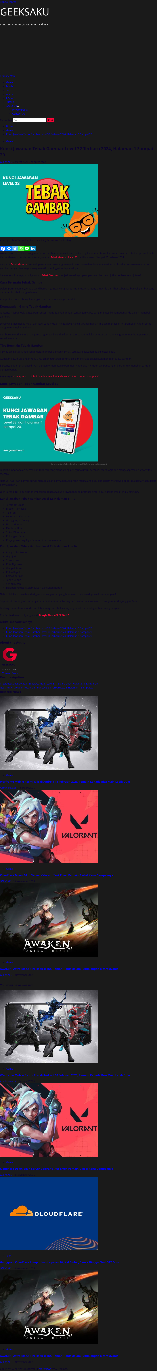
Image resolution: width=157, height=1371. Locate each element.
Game (9, 82)
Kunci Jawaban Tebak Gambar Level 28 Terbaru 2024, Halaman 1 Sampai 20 (56, 376)
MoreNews (45, 1369)
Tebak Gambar (19, 264)
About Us (11, 106)
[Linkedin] (33, 248)
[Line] (27, 248)
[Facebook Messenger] (9, 248)
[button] (8, 76)
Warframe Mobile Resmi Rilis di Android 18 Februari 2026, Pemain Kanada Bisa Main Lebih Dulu (65, 781)
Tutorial (10, 102)
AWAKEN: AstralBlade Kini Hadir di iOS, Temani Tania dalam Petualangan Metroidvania (59, 969)
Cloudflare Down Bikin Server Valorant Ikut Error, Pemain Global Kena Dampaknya (56, 875)
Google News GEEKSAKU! (54, 615)
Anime (9, 94)
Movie (9, 86)
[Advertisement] (78, 51)
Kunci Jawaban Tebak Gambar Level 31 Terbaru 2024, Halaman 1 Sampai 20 (49, 636)
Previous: (49, 683)
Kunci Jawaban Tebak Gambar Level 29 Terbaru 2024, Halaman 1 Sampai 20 (49, 628)
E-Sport (10, 98)
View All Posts (10, 673)
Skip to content (8, 2)
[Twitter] (15, 248)
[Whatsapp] (21, 248)
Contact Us (18, 113)
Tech (8, 90)
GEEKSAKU (24, 11)
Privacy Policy (20, 109)
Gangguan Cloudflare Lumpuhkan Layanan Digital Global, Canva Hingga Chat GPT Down (60, 1262)
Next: (46, 687)
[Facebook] (3, 248)
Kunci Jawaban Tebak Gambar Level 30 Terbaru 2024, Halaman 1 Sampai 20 (49, 632)
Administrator (8, 787)
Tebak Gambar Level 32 (64, 257)
